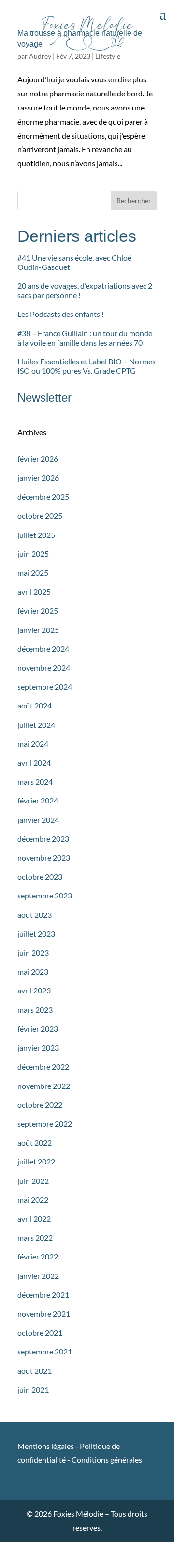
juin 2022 (33, 1180)
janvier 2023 (38, 1047)
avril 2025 (34, 591)
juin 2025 (33, 553)
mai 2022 (32, 1199)
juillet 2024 (36, 724)
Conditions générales (107, 1459)
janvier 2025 (38, 629)
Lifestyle (107, 56)
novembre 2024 (43, 667)
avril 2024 (34, 762)
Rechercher (133, 200)
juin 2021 (33, 1389)
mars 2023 (35, 1009)
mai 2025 (32, 572)
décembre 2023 (43, 838)
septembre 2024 (44, 686)
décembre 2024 (43, 648)
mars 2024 (35, 781)
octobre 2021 (39, 1332)
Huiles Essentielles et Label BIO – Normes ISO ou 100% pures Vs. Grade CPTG (86, 366)
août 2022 (34, 1142)
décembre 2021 (43, 1294)
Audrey (40, 56)
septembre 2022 (44, 1123)
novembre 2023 (43, 857)
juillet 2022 (36, 1161)
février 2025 (37, 610)
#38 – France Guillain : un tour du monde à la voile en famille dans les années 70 (84, 338)
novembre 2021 (43, 1313)
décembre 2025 (43, 496)
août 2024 (34, 705)
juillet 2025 (36, 534)
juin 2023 (33, 952)
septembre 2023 (44, 895)
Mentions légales (46, 1445)
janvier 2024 (38, 819)
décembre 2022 (43, 1066)
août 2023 (34, 914)
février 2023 (37, 1028)
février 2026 (37, 458)
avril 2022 (34, 1218)
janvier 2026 (38, 477)
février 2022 (37, 1256)
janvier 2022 (38, 1275)
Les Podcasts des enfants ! (60, 313)
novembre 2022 (43, 1085)
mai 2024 (32, 743)
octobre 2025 (39, 515)
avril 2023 (34, 990)
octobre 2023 (39, 876)
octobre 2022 (39, 1104)
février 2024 (37, 800)
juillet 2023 (36, 933)
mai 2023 (32, 971)
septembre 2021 (44, 1351)
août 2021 (34, 1370)
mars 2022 (35, 1237)
